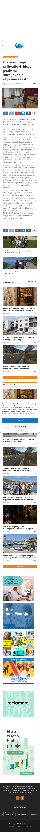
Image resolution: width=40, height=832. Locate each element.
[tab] (32, 282)
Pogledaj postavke (20, 426)
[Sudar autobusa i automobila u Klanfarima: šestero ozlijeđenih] (20, 354)
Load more (20, 377)
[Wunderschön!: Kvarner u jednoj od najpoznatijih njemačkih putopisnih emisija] (20, 485)
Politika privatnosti (20, 430)
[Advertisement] (20, 21)
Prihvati (20, 420)
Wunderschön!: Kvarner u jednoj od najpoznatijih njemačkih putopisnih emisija (18, 498)
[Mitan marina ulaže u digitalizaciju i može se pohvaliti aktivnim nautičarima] (20, 543)
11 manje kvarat (18, 814)
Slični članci (32, 281)
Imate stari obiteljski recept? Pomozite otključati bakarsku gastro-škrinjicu (19, 309)
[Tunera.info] (19, 45)
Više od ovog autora (29, 283)
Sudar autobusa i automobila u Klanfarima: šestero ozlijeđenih (16, 367)
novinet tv (6, 814)
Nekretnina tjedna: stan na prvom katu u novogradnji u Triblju (19, 338)
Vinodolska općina (10, 53)
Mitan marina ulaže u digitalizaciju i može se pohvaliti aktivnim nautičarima (19, 557)
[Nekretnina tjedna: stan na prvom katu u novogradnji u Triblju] (20, 325)
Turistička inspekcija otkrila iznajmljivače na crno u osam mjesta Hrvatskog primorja (18, 527)
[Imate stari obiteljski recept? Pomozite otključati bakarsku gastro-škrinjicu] (20, 296)
